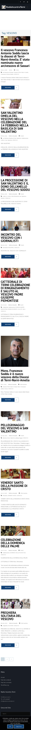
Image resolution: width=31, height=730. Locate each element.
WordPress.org (5, 685)
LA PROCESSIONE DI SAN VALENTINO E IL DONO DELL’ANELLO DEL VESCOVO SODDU (15, 185)
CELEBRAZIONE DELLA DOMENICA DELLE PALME (13, 543)
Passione (5, 495)
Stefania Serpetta (13, 136)
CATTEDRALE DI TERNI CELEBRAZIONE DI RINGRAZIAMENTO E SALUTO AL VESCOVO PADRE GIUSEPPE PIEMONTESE (15, 291)
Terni (24, 309)
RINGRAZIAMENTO (13, 309)
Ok (10, 726)
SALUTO (20, 309)
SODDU (3, 198)
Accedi (3, 677)
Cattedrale (5, 307)
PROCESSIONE (15, 196)
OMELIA (3, 140)
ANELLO (5, 196)
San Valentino (8, 140)
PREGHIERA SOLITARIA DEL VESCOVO (11, 616)
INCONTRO (11, 247)
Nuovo (6, 388)
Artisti (17, 70)
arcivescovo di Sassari (8, 72)
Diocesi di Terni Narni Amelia (21, 72)
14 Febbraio (6, 138)
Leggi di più (19, 726)
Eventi (22, 136)
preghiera (5, 625)
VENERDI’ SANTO (12, 495)
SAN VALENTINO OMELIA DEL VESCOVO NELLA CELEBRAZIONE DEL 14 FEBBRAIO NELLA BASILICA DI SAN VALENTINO (14, 122)
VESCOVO (16, 74)
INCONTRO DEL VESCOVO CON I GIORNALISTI (11, 237)
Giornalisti (5, 247)
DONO (9, 196)
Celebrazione (25, 138)
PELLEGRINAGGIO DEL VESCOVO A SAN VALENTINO (14, 428)
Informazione (23, 384)
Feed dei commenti (6, 682)
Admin (10, 70)
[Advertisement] (15, 20)
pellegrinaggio (19, 438)
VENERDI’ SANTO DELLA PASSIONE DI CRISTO (14, 485)
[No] (29, 723)
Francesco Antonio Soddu (7, 74)
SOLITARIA (10, 625)
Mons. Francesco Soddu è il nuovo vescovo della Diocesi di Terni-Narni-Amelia (15, 375)
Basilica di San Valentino (15, 138)
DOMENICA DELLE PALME (16, 552)
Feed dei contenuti (6, 680)
